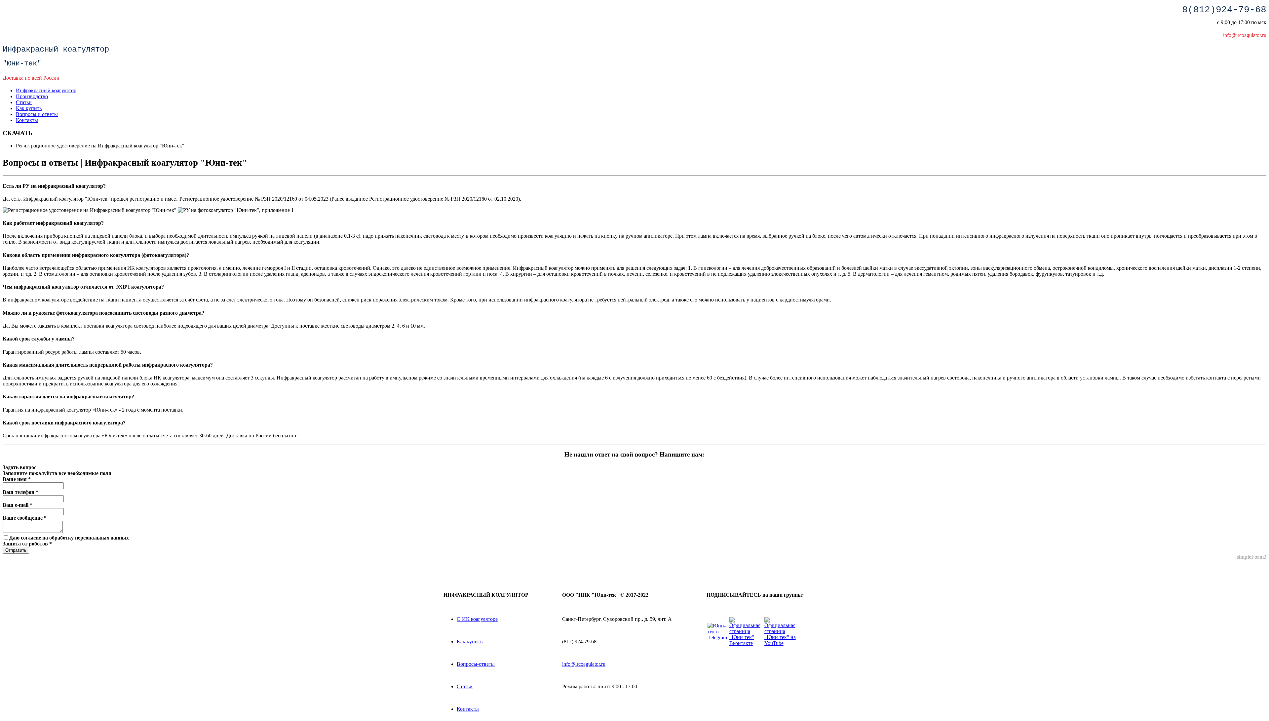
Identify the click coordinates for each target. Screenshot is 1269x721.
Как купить (29, 108)
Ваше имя (17, 479)
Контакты (27, 120)
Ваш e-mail (17, 505)
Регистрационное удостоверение (53, 145)
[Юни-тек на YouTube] (781, 643)
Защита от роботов (27, 543)
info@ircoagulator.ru (583, 664)
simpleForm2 (1251, 557)
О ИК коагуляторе (477, 619)
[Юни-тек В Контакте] (746, 643)
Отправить (15, 550)
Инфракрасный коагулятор (46, 90)
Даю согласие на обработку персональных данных (69, 538)
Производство (32, 96)
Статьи (24, 102)
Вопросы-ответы (476, 664)
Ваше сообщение (25, 518)
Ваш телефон (20, 492)
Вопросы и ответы (37, 114)
